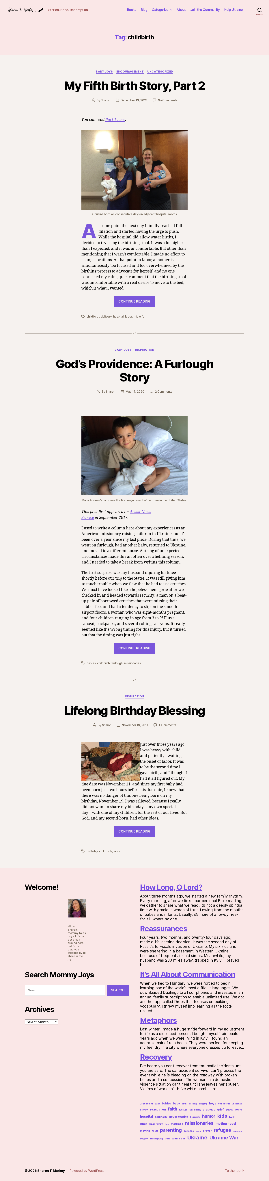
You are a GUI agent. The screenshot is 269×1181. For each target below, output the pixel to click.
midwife (139, 316)
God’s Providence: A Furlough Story (135, 370)
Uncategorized (160, 71)
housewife (195, 1117)
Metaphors (158, 1020)
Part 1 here (115, 119)
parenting (171, 1130)
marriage (177, 1124)
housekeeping (178, 1116)
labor (128, 316)
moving (145, 1130)
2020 (157, 1104)
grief (220, 1109)
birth (184, 1104)
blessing (192, 1104)
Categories (160, 10)
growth (229, 1110)
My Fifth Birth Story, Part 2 (134, 86)
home (238, 1109)
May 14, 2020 (135, 391)
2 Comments (163, 391)
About (181, 10)
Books (132, 10)
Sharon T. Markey (51, 1171)
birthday (92, 851)
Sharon (105, 100)
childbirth (93, 316)
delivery (106, 316)
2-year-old (146, 1103)
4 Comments (167, 725)
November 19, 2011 (135, 725)
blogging (203, 1104)
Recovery (156, 1056)
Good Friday (195, 1110)
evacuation (158, 1109)
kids (222, 1116)
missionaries (132, 663)
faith (172, 1109)
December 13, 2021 (134, 100)
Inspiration (144, 349)
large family (156, 1124)
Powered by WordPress (86, 1171)
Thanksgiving (156, 1139)
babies (91, 663)
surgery (144, 1139)
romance (237, 1131)
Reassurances (163, 928)
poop (198, 1131)
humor (208, 1116)
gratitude (209, 1109)
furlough (117, 663)
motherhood (226, 1123)
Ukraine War (223, 1138)
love (167, 1124)
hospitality (161, 1116)
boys (212, 1103)
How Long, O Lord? (171, 887)
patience (189, 1131)
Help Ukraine (233, 10)
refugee (222, 1130)
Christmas (237, 1104)
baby (176, 1103)
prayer (207, 1130)
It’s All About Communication (187, 974)
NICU (155, 1131)
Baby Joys (104, 71)
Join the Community (205, 10)
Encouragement (130, 71)
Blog (144, 10)
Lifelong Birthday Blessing (134, 710)
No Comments (167, 100)
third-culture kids (175, 1138)
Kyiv (232, 1116)
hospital (118, 316)
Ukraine (197, 1137)
